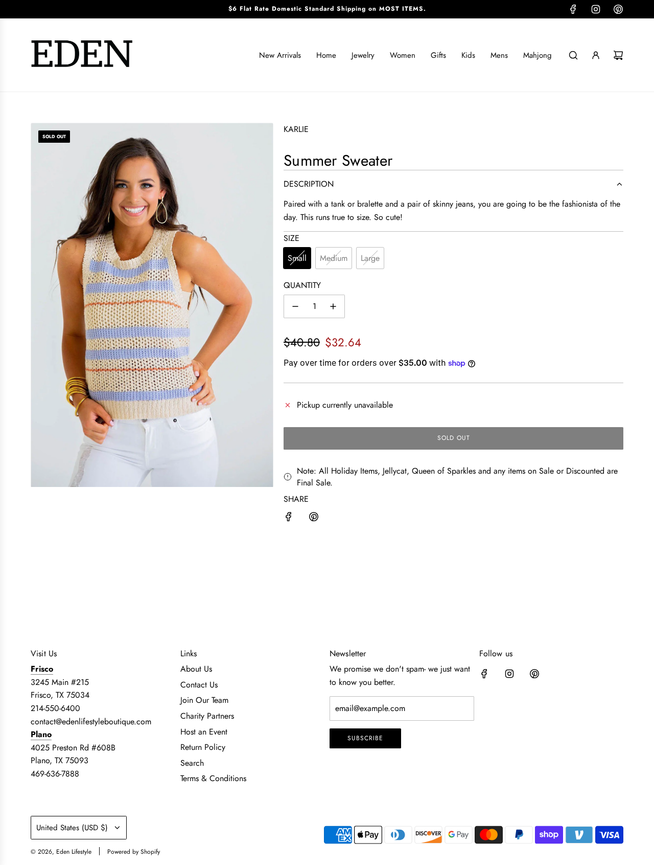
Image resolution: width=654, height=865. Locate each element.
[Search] (573, 55)
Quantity (302, 285)
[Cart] (618, 55)
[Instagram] (596, 9)
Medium (333, 258)
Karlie (296, 129)
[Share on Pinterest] (313, 518)
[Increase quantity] (333, 306)
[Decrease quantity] (295, 306)
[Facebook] (573, 9)
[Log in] (596, 55)
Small (297, 258)
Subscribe (365, 738)
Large (370, 258)
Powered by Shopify (133, 851)
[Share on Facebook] (288, 518)
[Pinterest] (618, 9)
